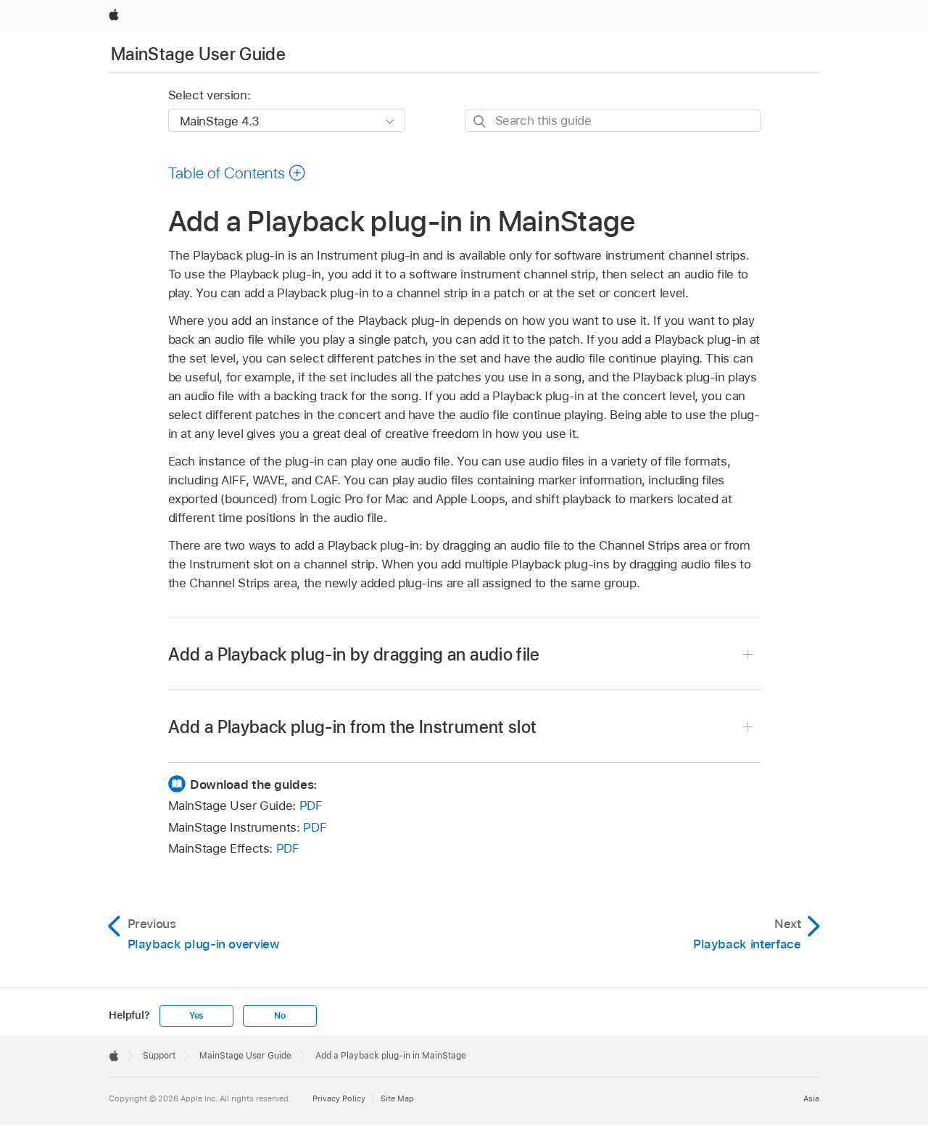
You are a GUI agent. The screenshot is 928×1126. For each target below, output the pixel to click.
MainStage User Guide (198, 54)
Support (159, 1056)
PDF (311, 805)
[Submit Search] (480, 121)
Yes (196, 1016)
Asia (811, 1098)
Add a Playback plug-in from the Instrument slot (352, 726)
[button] (237, 172)
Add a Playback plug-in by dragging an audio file (354, 654)
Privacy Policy (338, 1098)
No (280, 1016)
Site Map (397, 1098)
